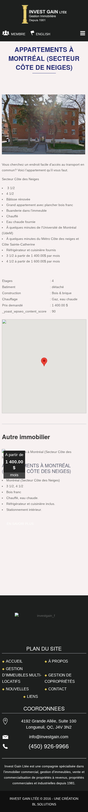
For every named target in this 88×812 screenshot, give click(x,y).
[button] (44, 362)
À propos (58, 661)
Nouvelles (17, 689)
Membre (18, 34)
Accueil (14, 661)
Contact (57, 689)
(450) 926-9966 (49, 746)
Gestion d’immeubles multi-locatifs (21, 675)
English (43, 34)
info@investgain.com (48, 736)
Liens (32, 697)
